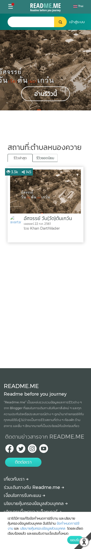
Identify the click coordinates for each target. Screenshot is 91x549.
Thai (80, 6)
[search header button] (60, 22)
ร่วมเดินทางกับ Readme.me (32, 487)
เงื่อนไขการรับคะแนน (23, 495)
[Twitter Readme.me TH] (20, 450)
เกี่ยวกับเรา (15, 479)
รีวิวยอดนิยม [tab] (45, 158)
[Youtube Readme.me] (43, 450)
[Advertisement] (45, 304)
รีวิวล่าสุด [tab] (20, 158)
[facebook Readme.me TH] (9, 450)
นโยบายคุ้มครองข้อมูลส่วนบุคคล (34, 503)
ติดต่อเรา (23, 462)
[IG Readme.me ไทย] (32, 450)
